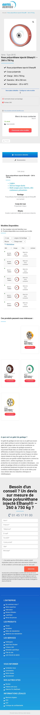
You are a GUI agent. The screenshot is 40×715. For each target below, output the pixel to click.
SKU (6, 248)
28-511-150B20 (9, 279)
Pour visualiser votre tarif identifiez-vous (14, 110)
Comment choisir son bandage (13, 99)
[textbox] (8, 238)
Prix (23, 248)
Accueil (4, 12)
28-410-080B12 (9, 254)
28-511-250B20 (9, 304)
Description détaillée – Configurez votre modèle (20, 90)
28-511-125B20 (9, 271)
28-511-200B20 (9, 296)
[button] (20, 130)
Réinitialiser (10, 244)
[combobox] (8, 238)
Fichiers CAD (8, 102)
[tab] (20, 154)
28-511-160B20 (9, 287)
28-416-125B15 (9, 262)
